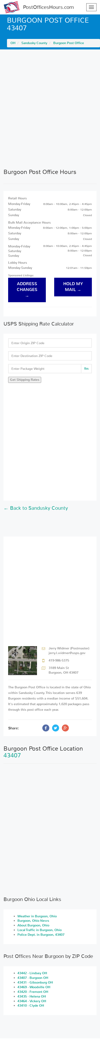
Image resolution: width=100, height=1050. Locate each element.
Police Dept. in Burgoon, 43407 (40, 934)
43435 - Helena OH (31, 996)
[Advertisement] (50, 109)
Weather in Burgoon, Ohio (37, 916)
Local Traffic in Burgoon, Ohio (39, 930)
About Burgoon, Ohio (33, 925)
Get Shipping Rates (24, 380)
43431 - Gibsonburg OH (35, 982)
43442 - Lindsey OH (32, 973)
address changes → (27, 289)
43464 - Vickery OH (31, 1001)
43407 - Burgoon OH (32, 978)
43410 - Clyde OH (30, 1005)
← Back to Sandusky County (35, 508)
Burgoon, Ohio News (33, 920)
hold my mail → (73, 286)
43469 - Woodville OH (33, 987)
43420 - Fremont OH (32, 992)
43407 (12, 755)
